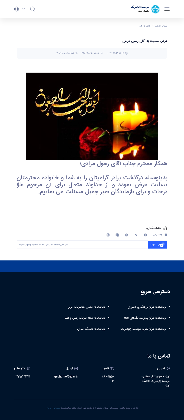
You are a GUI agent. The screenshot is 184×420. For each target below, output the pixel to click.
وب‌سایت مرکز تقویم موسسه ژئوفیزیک (143, 329)
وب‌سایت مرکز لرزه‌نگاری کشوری (147, 306)
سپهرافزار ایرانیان (53, 408)
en (24, 9)
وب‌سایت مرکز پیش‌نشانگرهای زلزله (145, 318)
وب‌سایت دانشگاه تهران (91, 329)
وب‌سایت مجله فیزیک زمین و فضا (85, 318)
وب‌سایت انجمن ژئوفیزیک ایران (86, 306)
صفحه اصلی (161, 26)
